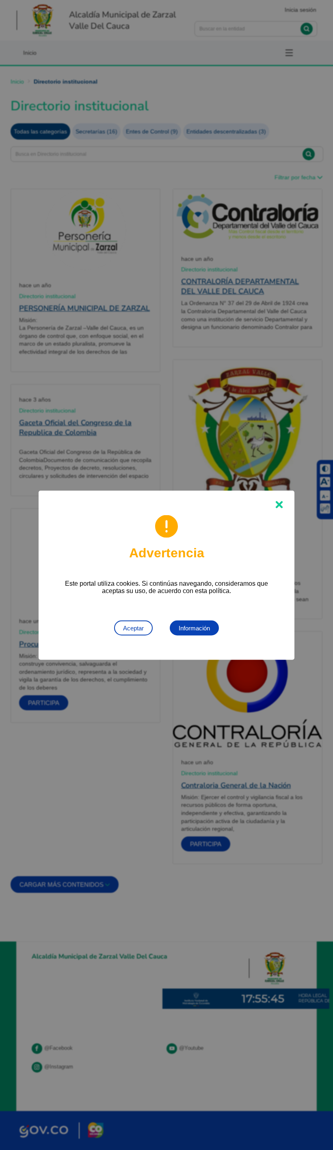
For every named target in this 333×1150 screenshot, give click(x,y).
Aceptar (133, 627)
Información (194, 627)
